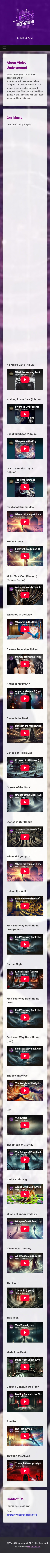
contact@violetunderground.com (22, 1515)
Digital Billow (33, 1546)
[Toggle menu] (4, 48)
